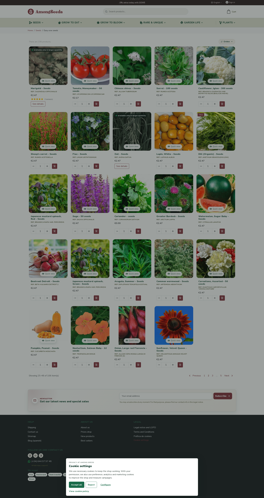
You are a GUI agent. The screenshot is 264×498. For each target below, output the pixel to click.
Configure (106, 484)
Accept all (76, 484)
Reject (91, 484)
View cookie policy (79, 491)
